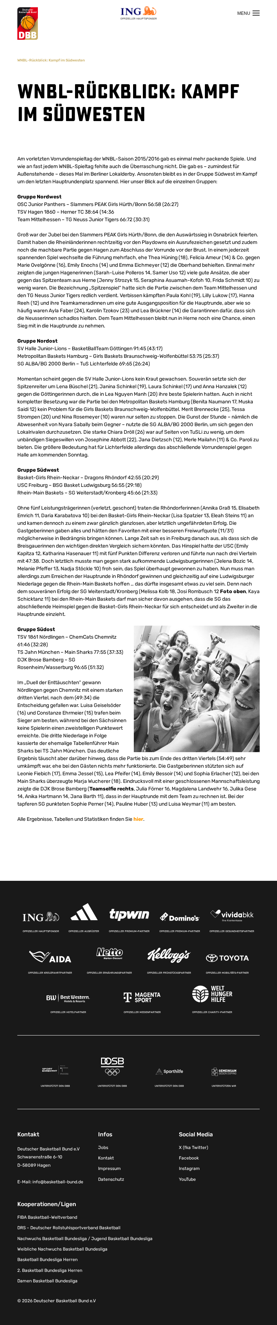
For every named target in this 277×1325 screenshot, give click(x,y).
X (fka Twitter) (193, 1147)
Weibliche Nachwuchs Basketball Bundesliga (62, 1249)
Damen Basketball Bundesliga (47, 1280)
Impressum (109, 1168)
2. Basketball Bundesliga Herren (49, 1270)
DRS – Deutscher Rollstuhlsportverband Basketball (68, 1227)
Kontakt (106, 1158)
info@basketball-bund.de (57, 1181)
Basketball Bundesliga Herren (47, 1259)
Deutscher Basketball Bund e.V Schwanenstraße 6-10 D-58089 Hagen (48, 1157)
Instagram (189, 1168)
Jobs (103, 1147)
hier (138, 819)
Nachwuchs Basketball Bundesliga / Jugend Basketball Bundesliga (85, 1238)
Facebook (189, 1158)
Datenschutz (111, 1179)
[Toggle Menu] (248, 13)
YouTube (187, 1179)
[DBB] (27, 23)
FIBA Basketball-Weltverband (47, 1217)
